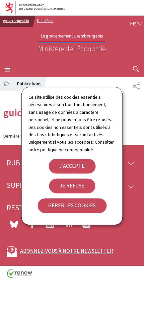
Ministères (45, 20)
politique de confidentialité (66, 150)
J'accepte (72, 166)
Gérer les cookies (72, 205)
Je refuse (72, 185)
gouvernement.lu (16, 20)
